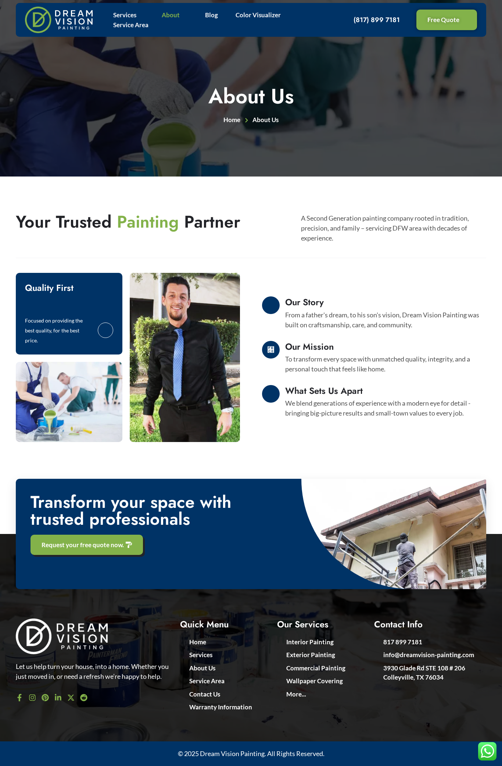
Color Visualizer (258, 15)
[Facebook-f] (19, 697)
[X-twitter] (71, 697)
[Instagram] (32, 697)
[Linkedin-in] (58, 697)
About (171, 15)
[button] (129, 15)
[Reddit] (83, 697)
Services (124, 15)
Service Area (130, 25)
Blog (211, 15)
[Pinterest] (45, 697)
